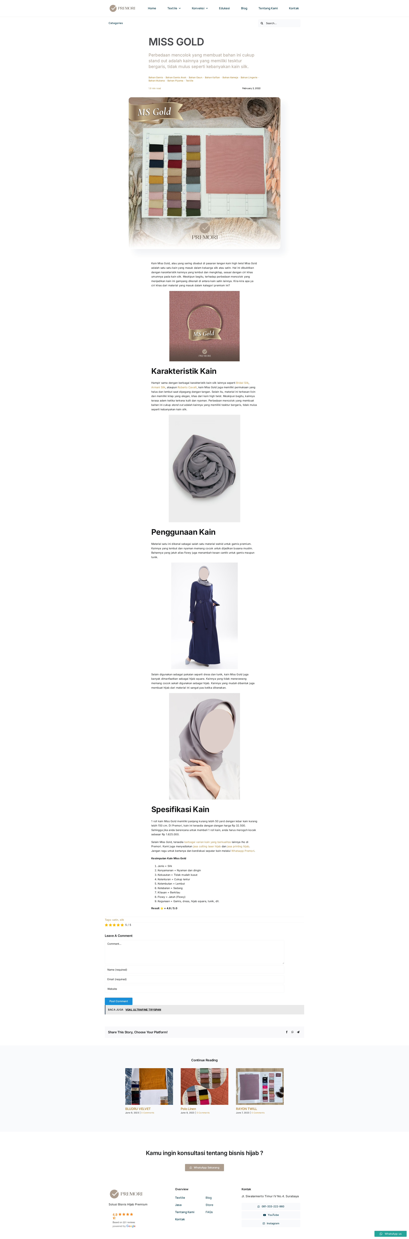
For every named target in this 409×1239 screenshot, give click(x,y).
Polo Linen (188, 1109)
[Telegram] (298, 1032)
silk (122, 919)
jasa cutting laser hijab (207, 846)
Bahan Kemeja (230, 77)
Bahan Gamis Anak (176, 77)
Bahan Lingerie (249, 77)
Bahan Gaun (195, 77)
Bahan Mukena (157, 80)
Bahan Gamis (156, 77)
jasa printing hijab (238, 846)
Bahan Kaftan (212, 77)
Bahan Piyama (175, 80)
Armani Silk (158, 387)
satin (115, 919)
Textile (189, 80)
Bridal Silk (242, 382)
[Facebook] (287, 1032)
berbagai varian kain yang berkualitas (208, 842)
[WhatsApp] (292, 1032)
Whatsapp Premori (242, 850)
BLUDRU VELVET (138, 1109)
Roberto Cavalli (187, 387)
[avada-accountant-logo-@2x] (122, 5)
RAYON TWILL (246, 1109)
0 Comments (147, 1112)
